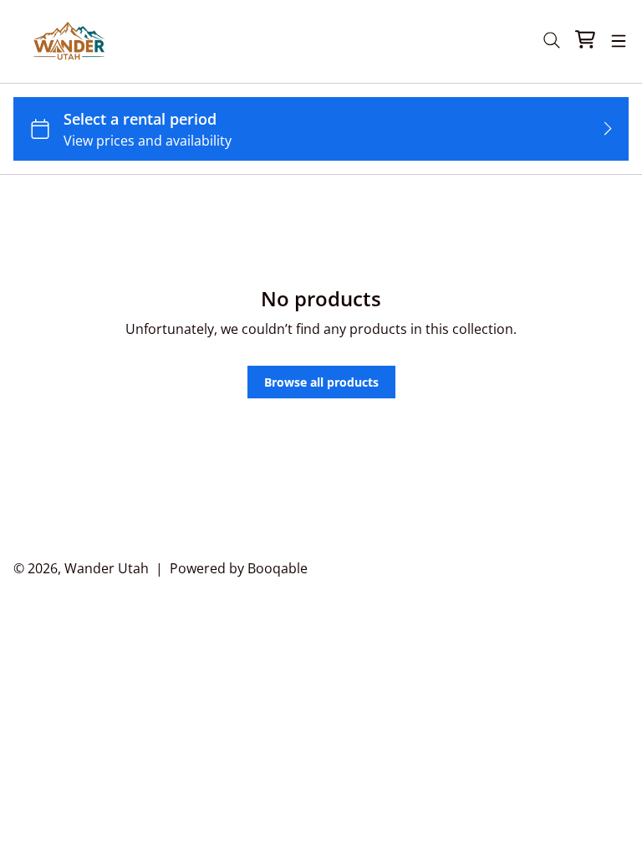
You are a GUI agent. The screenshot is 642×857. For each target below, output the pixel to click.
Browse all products (321, 382)
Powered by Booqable (239, 568)
